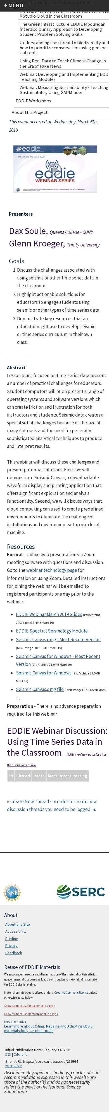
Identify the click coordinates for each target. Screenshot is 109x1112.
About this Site (17, 924)
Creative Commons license (71, 993)
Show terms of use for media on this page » (31, 1014)
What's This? (13, 1066)
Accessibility (16, 931)
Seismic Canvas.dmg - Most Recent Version (58, 639)
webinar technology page (51, 570)
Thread (23, 775)
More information (15, 1022)
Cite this (20, 1054)
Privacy (11, 945)
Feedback (13, 952)
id (11, 775)
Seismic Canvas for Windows (44, 673)
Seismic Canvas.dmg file (40, 689)
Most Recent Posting (67, 775)
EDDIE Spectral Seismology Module (52, 631)
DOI (8, 1054)
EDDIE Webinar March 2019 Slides (49, 614)
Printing (11, 938)
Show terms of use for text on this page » (29, 1006)
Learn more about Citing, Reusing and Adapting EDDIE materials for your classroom (48, 1028)
